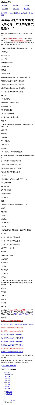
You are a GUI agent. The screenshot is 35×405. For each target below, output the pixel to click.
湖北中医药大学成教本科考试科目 (12, 345)
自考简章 (5, 9)
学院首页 (5, 5)
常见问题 (16, 9)
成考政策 (7, 380)
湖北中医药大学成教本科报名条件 (12, 341)
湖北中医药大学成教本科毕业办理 (12, 352)
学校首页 (7, 372)
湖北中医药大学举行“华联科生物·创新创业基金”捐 (17, 324)
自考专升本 (8, 374)
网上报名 (27, 9)
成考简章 (27, 5)
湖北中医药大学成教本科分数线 (11, 334)
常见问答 (7, 384)
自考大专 (7, 376)
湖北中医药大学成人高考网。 (24, 314)
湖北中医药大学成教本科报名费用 (12, 338)
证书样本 (7, 386)
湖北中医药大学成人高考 (13, 39)
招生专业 (16, 5)
